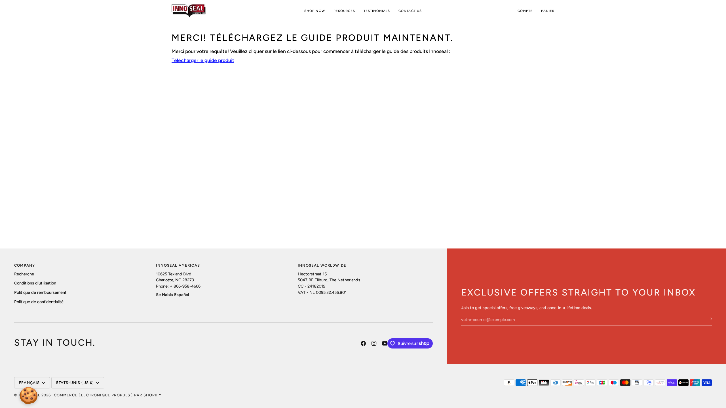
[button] (314, 11)
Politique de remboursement (40, 292)
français (29, 383)
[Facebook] (363, 343)
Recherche (24, 274)
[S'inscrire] (707, 319)
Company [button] (24, 265)
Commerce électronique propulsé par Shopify (107, 395)
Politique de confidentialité (39, 301)
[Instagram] (374, 343)
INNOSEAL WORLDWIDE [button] (322, 265)
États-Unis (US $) (75, 383)
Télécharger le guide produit (203, 60)
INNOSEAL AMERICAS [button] (178, 265)
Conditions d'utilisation (35, 283)
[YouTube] (384, 343)
